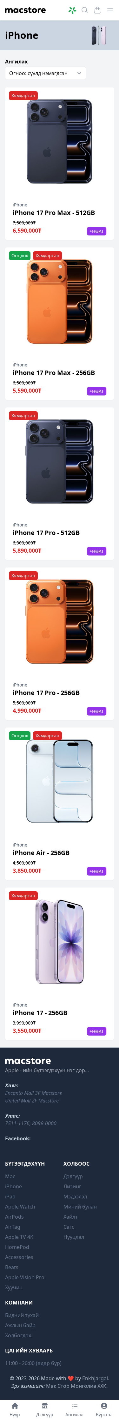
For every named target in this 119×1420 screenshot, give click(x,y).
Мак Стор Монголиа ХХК (76, 1385)
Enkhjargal (95, 1378)
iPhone (13, 1186)
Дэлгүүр (73, 1176)
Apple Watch (20, 1206)
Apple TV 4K (19, 1236)
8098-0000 (44, 1123)
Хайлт (70, 1216)
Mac (10, 1176)
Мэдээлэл (75, 1196)
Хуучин (14, 1287)
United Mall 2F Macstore (32, 1100)
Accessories (19, 1257)
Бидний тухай (22, 1315)
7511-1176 (17, 1123)
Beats (11, 1267)
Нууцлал (73, 1236)
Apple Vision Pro (24, 1277)
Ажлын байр (20, 1325)
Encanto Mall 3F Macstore (33, 1093)
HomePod (17, 1247)
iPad (10, 1196)
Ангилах (16, 61)
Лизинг (72, 1186)
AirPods (14, 1216)
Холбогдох (18, 1335)
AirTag (12, 1226)
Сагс (68, 1226)
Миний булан (80, 1206)
